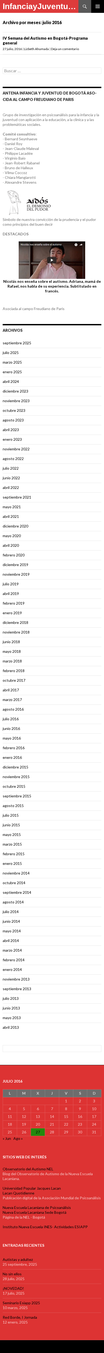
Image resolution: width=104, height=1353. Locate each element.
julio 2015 (11, 815)
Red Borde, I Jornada (20, 1317)
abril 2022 (11, 487)
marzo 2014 (12, 950)
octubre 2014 (14, 882)
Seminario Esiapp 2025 (21, 1303)
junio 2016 (11, 728)
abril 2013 (11, 1027)
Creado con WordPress (19, 1346)
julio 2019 (11, 584)
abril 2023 (11, 429)
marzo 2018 (12, 661)
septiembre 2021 (17, 497)
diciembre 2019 (15, 564)
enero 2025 (12, 372)
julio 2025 (11, 352)
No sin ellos (12, 1274)
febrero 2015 (14, 853)
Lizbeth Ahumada (36, 49)
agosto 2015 (13, 805)
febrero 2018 (14, 670)
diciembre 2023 (15, 391)
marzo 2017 (12, 699)
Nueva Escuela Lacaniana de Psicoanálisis (37, 1207)
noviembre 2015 (16, 776)
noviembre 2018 (16, 632)
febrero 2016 (14, 747)
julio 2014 (11, 911)
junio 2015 (11, 825)
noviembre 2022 (16, 449)
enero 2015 (12, 863)
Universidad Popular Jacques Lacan (32, 1188)
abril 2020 (11, 545)
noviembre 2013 (16, 979)
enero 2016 (12, 757)
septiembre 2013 (17, 988)
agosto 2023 (13, 420)
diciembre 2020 (15, 526)
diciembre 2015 (15, 767)
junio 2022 (11, 478)
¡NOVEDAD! (13, 1288)
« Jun (7, 1138)
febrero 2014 (14, 960)
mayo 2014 (12, 931)
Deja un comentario (65, 49)
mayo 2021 (12, 506)
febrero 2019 (14, 603)
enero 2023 (12, 439)
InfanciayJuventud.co (40, 6)
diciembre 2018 (15, 622)
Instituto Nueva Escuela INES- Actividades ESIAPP (45, 1226)
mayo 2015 (12, 834)
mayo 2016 (12, 738)
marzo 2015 (12, 844)
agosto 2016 (13, 709)
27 (38, 1132)
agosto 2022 (13, 458)
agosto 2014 (13, 902)
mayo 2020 (12, 535)
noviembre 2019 (16, 574)
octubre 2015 (14, 786)
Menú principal (97, 6)
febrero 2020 (14, 555)
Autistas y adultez (18, 1259)
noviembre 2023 (16, 400)
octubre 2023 (14, 410)
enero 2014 (12, 969)
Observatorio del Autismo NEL (28, 1169)
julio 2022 (11, 468)
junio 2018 (11, 641)
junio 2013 (11, 1008)
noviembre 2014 (16, 873)
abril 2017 (11, 690)
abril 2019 (11, 593)
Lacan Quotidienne (18, 1193)
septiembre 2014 (17, 892)
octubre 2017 (14, 680)
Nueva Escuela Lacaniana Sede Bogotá (34, 1212)
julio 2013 (11, 998)
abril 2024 (11, 381)
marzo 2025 (12, 362)
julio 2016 (11, 719)
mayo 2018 (12, 651)
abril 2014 (11, 940)
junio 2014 (11, 921)
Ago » (18, 1138)
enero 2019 (12, 612)
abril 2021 (11, 516)
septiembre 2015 (17, 796)
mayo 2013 (12, 1017)
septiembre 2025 (17, 343)
